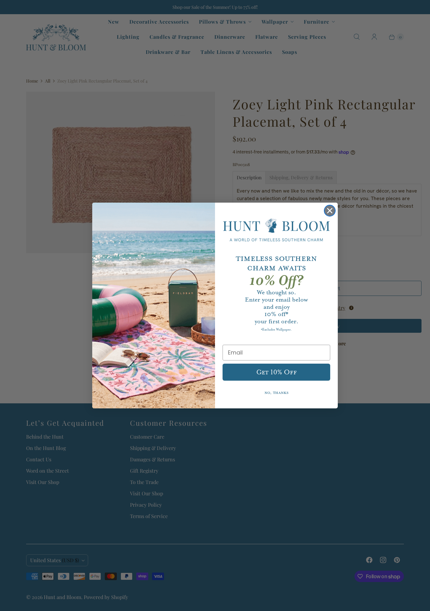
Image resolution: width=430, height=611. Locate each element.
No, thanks (276, 392)
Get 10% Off (276, 372)
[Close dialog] (329, 210)
